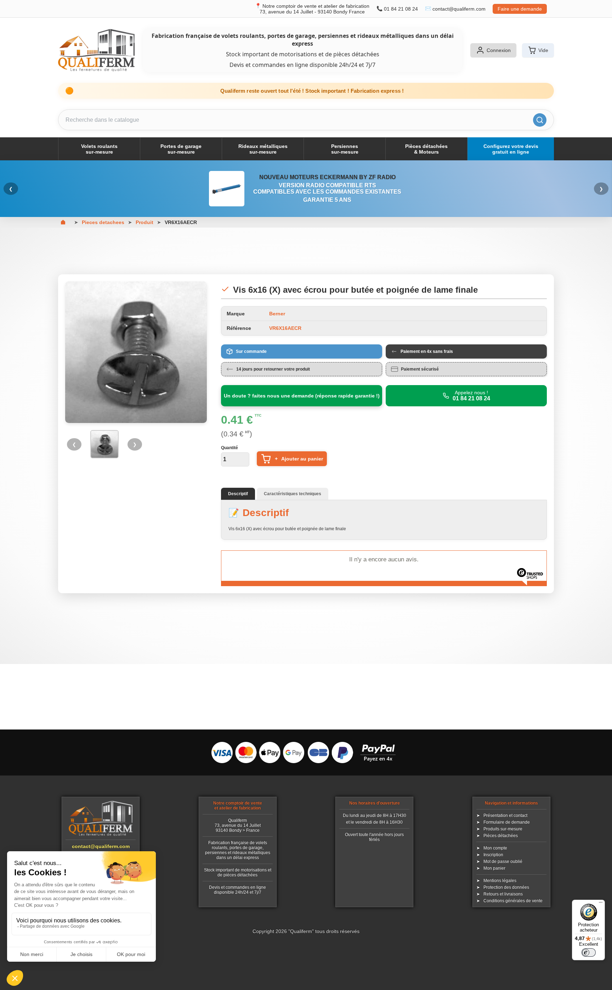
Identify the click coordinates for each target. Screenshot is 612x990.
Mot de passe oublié (502, 861)
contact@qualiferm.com (459, 9)
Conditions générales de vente (513, 900)
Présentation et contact (505, 815)
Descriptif (238, 493)
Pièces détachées (500, 835)
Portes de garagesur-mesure (181, 149)
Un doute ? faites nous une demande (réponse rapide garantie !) (302, 396)
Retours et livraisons (503, 894)
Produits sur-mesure (502, 828)
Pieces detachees (103, 222)
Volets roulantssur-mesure (99, 149)
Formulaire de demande (506, 822)
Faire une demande (520, 9)
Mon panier (494, 868)
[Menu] (600, 904)
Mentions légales (499, 880)
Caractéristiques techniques (292, 493)
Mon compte (495, 848)
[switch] (589, 952)
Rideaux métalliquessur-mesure (263, 149)
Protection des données (506, 887)
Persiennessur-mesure (344, 149)
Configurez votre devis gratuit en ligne (510, 149)
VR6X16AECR (181, 222)
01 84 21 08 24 (401, 9)
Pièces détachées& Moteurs (426, 149)
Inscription (493, 854)
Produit (144, 222)
